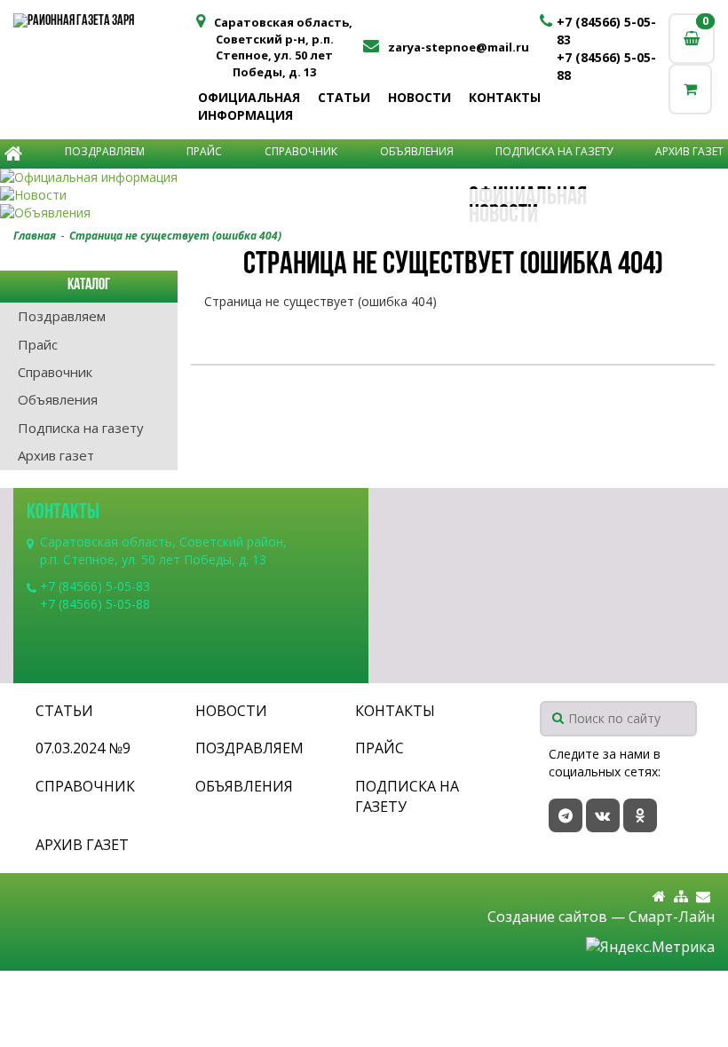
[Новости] (364, 195)
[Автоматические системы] (101, 22)
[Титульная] (659, 896)
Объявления (417, 151)
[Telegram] (565, 815)
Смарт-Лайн (672, 916)
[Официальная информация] (364, 177)
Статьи (344, 97)
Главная (34, 235)
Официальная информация (249, 106)
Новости (419, 97)
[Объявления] (364, 213)
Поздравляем (105, 151)
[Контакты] (703, 896)
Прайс (204, 151)
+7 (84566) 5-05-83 (95, 586)
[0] (690, 89)
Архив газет (689, 151)
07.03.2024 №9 (83, 748)
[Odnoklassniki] (640, 815)
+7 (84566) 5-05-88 (95, 603)
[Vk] (603, 815)
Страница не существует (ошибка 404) (175, 235)
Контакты (505, 97)
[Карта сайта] (681, 896)
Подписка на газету (554, 151)
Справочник (301, 151)
